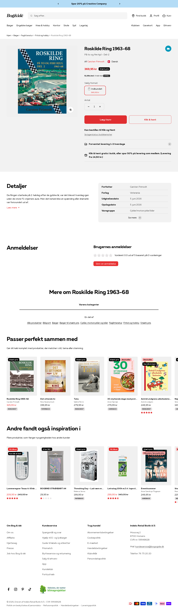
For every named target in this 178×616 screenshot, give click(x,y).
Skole (66, 25)
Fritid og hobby (42, 35)
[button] (146, 412)
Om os (10, 532)
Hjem (9, 35)
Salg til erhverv (49, 558)
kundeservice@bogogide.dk (149, 546)
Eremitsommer (148, 488)
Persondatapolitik (96, 558)
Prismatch (47, 548)
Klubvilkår (92, 553)
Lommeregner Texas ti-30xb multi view (22, 488)
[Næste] (119, 4)
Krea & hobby (43, 25)
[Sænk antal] (89, 106)
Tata (76, 399)
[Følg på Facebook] (8, 589)
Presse (10, 548)
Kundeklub (47, 569)
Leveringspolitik (88, 605)
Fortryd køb (48, 574)
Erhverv (167, 25)
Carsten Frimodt (95, 61)
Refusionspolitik (50, 605)
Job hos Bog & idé (16, 553)
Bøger (10, 25)
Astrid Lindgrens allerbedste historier (156, 399)
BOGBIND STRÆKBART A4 (53, 488)
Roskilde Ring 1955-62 (18, 399)
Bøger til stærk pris (69, 322)
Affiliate (11, 537)
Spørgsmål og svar (51, 532)
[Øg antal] (100, 106)
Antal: (87, 100)
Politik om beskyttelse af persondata (24, 605)
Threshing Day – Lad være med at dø (89, 488)
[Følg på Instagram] (16, 589)
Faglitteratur (27, 35)
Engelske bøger (24, 25)
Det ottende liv (47, 399)
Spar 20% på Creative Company (89, 3)
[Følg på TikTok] (30, 589)
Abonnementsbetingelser (100, 532)
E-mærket (92, 543)
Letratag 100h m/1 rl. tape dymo (122, 488)
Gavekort (148, 25)
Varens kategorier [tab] (89, 304)
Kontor (56, 25)
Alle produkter (34, 322)
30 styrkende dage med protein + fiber (122, 399)
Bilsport (47, 322)
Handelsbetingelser (97, 548)
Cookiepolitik (94, 537)
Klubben (135, 25)
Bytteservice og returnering (56, 553)
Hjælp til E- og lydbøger (54, 537)
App (158, 25)
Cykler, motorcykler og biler (94, 322)
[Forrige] (58, 4)
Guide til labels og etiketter (56, 543)
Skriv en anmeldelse (106, 263)
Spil (74, 25)
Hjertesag (12, 543)
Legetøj (83, 25)
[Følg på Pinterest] (23, 589)
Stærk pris (145, 322)
